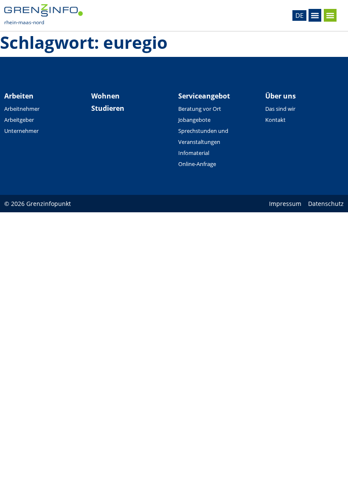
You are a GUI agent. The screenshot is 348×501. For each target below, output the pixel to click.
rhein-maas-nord (24, 22)
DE (299, 15)
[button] (315, 15)
